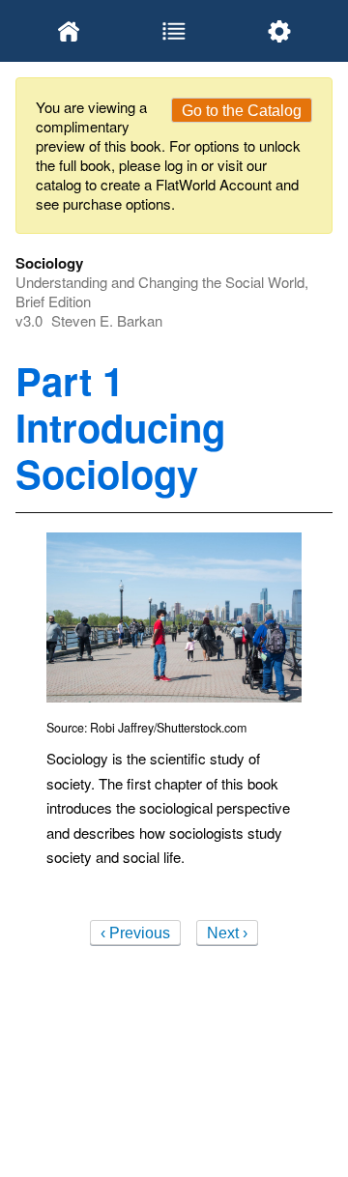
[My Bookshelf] (68, 31)
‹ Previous (135, 933)
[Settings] (280, 31)
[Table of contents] (173, 31)
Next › (227, 933)
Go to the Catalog (242, 110)
